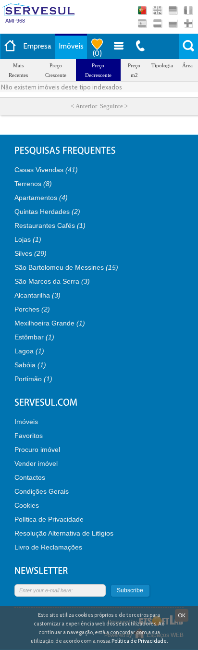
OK (182, 615)
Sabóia (30, 365)
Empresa (37, 46)
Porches (32, 309)
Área (187, 65)
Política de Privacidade (49, 519)
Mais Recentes (18, 70)
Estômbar (34, 337)
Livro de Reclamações (48, 547)
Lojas (27, 239)
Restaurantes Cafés (50, 225)
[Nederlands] (157, 23)
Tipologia (162, 65)
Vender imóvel (36, 463)
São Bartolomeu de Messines (66, 267)
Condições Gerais (41, 491)
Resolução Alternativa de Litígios (63, 533)
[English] (157, 10)
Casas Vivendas (46, 170)
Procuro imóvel (37, 449)
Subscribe (130, 590)
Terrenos (33, 184)
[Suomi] (188, 23)
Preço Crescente (55, 70)
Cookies (26, 505)
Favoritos (28, 435)
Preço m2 (134, 70)
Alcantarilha (37, 295)
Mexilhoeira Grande (49, 323)
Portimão (33, 379)
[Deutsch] (173, 10)
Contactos (29, 477)
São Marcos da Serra (52, 281)
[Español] (142, 23)
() (97, 53)
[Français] (188, 10)
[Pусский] (173, 23)
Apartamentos (41, 197)
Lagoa (29, 351)
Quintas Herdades (47, 211)
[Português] (142, 10)
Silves (30, 253)
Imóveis (71, 46)
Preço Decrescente (98, 70)
